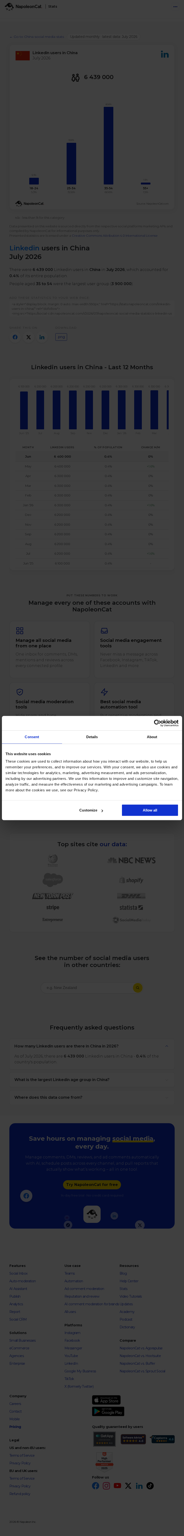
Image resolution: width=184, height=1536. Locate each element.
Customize (88, 810)
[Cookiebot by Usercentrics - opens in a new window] (157, 723)
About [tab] (152, 737)
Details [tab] (92, 737)
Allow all (150, 810)
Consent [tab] (32, 737)
